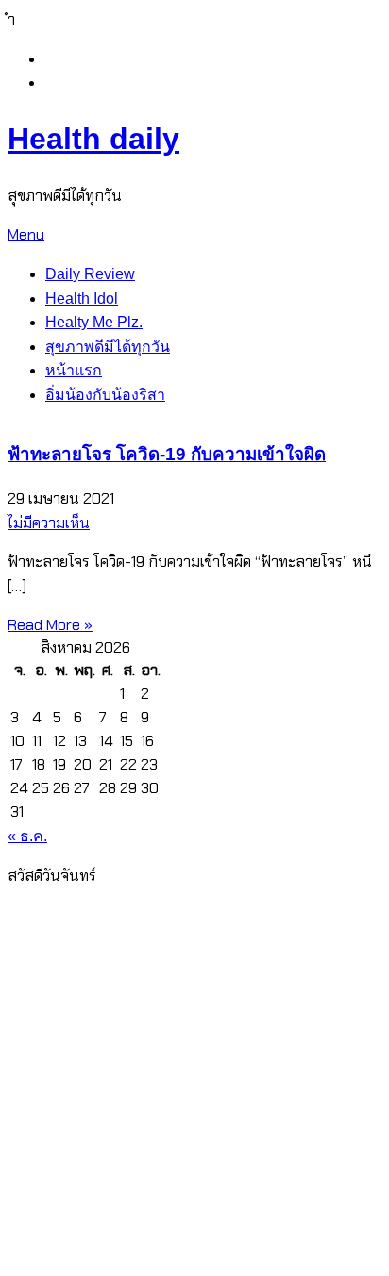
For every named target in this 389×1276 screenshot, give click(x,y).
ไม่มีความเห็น (49, 523)
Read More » (50, 625)
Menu (26, 234)
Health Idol (81, 298)
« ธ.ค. (27, 836)
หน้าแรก (73, 370)
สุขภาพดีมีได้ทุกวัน (107, 347)
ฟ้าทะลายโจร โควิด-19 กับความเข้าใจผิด (167, 454)
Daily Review (90, 274)
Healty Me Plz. (94, 322)
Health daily (93, 139)
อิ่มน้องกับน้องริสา (105, 395)
